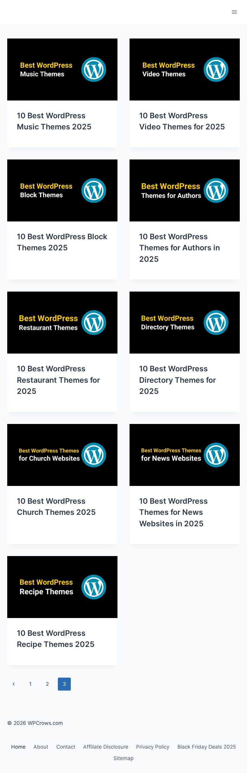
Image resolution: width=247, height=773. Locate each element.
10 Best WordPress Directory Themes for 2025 (177, 380)
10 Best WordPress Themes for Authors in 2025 (179, 248)
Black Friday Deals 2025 (206, 747)
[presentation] (62, 69)
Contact (65, 747)
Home (18, 747)
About (40, 747)
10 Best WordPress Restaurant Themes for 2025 (58, 380)
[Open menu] (234, 12)
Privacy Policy (152, 747)
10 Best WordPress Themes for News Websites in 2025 (173, 512)
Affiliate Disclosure (105, 747)
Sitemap (123, 758)
